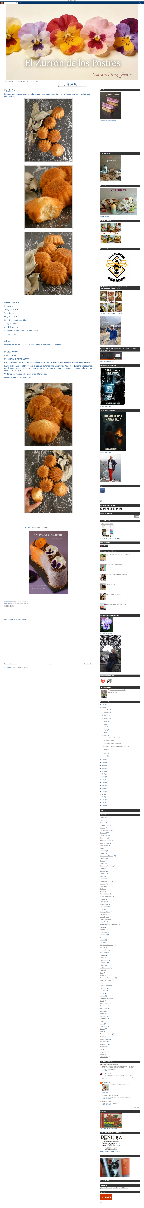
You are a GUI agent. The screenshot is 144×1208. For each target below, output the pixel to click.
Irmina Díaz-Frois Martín (17, 601)
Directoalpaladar (107, 1073)
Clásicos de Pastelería (106, 866)
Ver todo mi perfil (112, 692)
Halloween (103, 914)
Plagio (102, 975)
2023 (103, 762)
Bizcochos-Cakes (13, 603)
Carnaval (102, 861)
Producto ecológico (105, 985)
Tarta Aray (106, 749)
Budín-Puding (104, 845)
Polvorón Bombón (110, 584)
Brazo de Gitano (104, 843)
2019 (103, 774)
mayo (105, 730)
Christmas (103, 863)
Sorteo (102, 1024)
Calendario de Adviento (106, 856)
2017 (103, 780)
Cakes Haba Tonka (108, 740)
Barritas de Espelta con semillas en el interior (116, 746)
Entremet (102, 884)
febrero (106, 753)
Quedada (102, 990)
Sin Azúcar (103, 1016)
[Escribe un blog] (7, 606)
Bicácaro (102, 828)
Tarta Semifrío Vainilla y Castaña (112, 738)
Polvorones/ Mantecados (107, 978)
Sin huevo (103, 1021)
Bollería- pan (103, 835)
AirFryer (102, 820)
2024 (103, 759)
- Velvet (102, 817)
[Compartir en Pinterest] (13, 606)
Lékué (102, 942)
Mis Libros (103, 952)
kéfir (101, 937)
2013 (103, 791)
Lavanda (102, 940)
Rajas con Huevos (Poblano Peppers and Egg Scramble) (117, 1097)
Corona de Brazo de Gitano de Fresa (115, 604)
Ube (101, 1049)
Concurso (103, 871)
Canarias (102, 858)
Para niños (103, 962)
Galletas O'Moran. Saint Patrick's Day (116, 574)
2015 (103, 785)
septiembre (107, 718)
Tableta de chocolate (106, 1034)
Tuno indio (103, 1046)
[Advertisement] (119, 136)
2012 (103, 794)
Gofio (101, 909)
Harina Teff (103, 922)
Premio (102, 983)
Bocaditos (20, 603)
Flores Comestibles (105, 896)
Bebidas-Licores (104, 825)
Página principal (8, 81)
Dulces (102, 878)
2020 (103, 771)
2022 (103, 765)
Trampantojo (103, 1044)
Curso (101, 876)
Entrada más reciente (10, 664)
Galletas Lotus (104, 904)
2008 (103, 805)
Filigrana (102, 891)
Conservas (103, 873)
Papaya (102, 957)
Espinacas (103, 889)
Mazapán (102, 947)
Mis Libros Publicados (22, 81)
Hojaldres (102, 929)
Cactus (102, 848)
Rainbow (102, 996)
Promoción (103, 988)
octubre (106, 715)
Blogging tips (72, 0)
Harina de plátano (105, 919)
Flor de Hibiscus (104, 894)
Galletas (102, 901)
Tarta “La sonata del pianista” (113, 594)
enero (105, 756)
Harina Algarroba (104, 917)
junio (105, 727)
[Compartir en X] (9, 606)
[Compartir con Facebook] (11, 606)
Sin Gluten (103, 1018)
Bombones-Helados (105, 840)
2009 (103, 802)
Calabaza (102, 853)
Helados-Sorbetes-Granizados (108, 924)
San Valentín (103, 1008)
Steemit (102, 1029)
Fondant (102, 899)
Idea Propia (103, 932)
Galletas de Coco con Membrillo (112, 743)
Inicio (50, 664)
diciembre (107, 710)
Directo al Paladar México (110, 1064)
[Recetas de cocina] (106, 1199)
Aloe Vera (103, 823)
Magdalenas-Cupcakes (106, 945)
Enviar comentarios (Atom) (20, 667)
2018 (103, 777)
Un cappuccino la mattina (110, 1095)
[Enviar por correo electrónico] (5, 606)
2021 (103, 768)
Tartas (102, 1036)
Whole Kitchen (104, 1057)
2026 (103, 704)
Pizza (101, 973)
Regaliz (102, 1001)
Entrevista (103, 886)
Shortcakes (103, 1013)
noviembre (107, 712)
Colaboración (103, 868)
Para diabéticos (104, 960)
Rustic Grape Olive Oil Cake (109, 1103)
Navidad (102, 955)
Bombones (103, 838)
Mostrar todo (136, 1107)
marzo (106, 735)
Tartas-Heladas (104, 1039)
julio (105, 724)
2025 (103, 707)
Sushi (101, 1031)
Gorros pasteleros (105, 912)
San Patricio (103, 1006)
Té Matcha (103, 1041)
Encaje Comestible (105, 881)
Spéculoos (103, 1026)
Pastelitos (103, 970)
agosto (106, 721)
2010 (103, 800)
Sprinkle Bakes (106, 1101)
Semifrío (102, 1011)
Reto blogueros (104, 1003)
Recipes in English (105, 998)
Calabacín (103, 851)
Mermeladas (103, 950)
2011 (103, 797)
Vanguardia (103, 1052)
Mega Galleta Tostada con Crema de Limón (117, 554)
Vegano (102, 1054)
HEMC (102, 927)
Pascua (102, 965)
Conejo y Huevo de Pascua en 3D (114, 564)
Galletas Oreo (104, 906)
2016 (103, 782)
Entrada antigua (88, 664)
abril (105, 732)
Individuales (26, 603)
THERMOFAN (106, 1083)
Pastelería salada (105, 968)
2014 (103, 788)
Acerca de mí (35, 81)
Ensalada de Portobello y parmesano (120, 1084)
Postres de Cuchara (105, 980)
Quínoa (102, 993)
